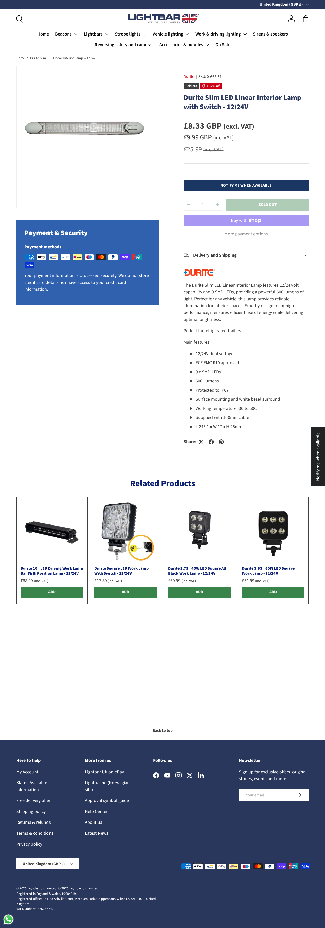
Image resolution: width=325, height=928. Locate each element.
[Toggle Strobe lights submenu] (144, 34)
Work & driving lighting (218, 34)
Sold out (267, 204)
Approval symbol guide (107, 800)
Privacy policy (29, 844)
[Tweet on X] (201, 442)
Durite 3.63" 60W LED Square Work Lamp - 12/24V (268, 571)
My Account (27, 772)
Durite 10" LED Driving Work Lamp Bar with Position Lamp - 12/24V (52, 571)
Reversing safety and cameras (124, 45)
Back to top (163, 730)
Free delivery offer (33, 800)
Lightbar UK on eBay (104, 772)
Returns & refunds (33, 822)
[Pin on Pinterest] (221, 442)
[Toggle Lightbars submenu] (107, 34)
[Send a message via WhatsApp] (8, 919)
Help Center (96, 811)
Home (43, 34)
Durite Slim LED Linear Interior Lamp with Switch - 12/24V (64, 58)
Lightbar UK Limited (42, 888)
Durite (189, 76)
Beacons (63, 34)
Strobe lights (127, 34)
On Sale (222, 45)
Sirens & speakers (270, 34)
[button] (305, 18)
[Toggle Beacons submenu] (76, 34)
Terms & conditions (34, 833)
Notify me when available (246, 185)
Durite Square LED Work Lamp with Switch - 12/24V (121, 571)
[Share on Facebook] (211, 442)
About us (93, 822)
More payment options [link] (246, 234)
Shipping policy (31, 811)
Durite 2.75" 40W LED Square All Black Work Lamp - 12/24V (197, 571)
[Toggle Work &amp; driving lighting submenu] (245, 34)
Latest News (96, 833)
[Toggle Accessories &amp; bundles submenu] (207, 45)
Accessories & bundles (181, 45)
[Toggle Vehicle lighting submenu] (187, 34)
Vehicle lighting (168, 34)
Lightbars (93, 34)
